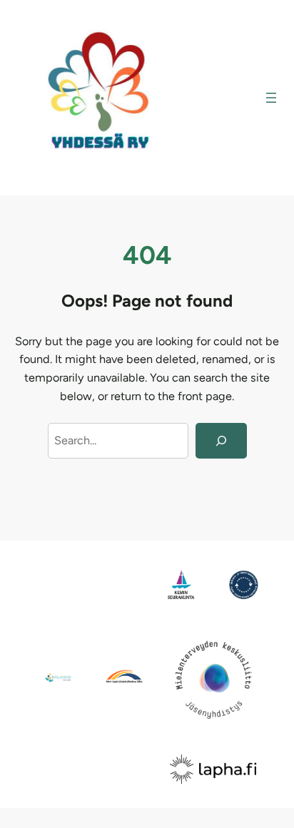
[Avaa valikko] (271, 97)
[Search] (221, 441)
